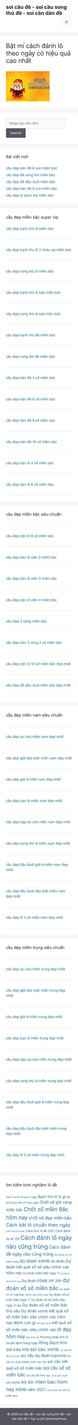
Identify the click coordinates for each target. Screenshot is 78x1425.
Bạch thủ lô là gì (51, 1196)
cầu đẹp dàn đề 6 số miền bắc (30, 399)
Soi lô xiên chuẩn (59, 1375)
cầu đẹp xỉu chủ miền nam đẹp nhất (35, 737)
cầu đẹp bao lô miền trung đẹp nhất (35, 1038)
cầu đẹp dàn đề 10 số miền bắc (31, 442)
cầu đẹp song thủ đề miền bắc (30, 357)
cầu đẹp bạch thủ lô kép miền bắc (33, 292)
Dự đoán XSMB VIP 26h (42, 1280)
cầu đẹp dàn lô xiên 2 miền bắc (31, 557)
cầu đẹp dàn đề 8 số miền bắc (30, 420)
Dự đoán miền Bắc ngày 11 (41, 1273)
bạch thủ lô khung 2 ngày (21, 1197)
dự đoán (58, 1261)
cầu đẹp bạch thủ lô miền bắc (30, 229)
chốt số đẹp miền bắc (50, 1217)
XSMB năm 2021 (30, 1389)
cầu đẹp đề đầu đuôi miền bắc (30, 182)
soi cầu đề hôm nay (38, 1375)
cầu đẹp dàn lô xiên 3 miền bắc (31, 579)
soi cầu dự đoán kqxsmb (43, 1355)
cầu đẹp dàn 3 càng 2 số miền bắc (34, 643)
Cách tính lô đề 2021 (40, 1231)
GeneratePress (55, 1419)
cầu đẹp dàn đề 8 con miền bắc (31, 189)
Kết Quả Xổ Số (44, 1323)
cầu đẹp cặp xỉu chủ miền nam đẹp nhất (38, 822)
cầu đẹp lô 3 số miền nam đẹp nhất (34, 917)
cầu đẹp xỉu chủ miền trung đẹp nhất (35, 969)
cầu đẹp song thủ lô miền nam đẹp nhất (38, 843)
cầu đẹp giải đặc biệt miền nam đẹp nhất (39, 758)
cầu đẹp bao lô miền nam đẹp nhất (34, 801)
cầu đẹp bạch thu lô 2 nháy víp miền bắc (38, 250)
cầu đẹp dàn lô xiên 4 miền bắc (31, 600)
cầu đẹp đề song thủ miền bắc (30, 175)
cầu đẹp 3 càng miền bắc (26, 621)
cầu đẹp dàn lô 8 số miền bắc (30, 536)
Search (15, 133)
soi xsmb (13, 1382)
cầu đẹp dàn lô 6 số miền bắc (30, 484)
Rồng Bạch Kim (53, 1342)
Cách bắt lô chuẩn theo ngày (38, 1225)
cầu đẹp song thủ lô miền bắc (30, 271)
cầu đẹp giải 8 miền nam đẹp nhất (33, 779)
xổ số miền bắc (54, 1390)
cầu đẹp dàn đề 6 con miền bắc (31, 168)
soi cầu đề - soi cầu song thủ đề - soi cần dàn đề (36, 10)
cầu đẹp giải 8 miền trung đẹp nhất (34, 1017)
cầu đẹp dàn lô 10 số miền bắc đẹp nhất (38, 664)
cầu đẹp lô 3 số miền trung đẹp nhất (35, 1155)
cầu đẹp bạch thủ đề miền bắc (30, 335)
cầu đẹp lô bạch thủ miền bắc (30, 195)
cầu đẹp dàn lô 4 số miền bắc (30, 463)
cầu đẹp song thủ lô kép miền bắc (33, 314)
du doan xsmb (35, 1260)
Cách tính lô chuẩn (15, 1231)
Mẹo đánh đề (32, 1337)
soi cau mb (17, 1349)
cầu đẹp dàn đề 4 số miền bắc (30, 378)
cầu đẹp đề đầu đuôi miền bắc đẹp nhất (38, 685)
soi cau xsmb (44, 1349)
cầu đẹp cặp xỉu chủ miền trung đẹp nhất (39, 1059)
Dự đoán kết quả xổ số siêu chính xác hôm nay (38, 1267)
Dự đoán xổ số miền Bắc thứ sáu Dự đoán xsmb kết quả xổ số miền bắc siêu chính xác (37, 1311)
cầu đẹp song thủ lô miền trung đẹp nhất (38, 1081)
